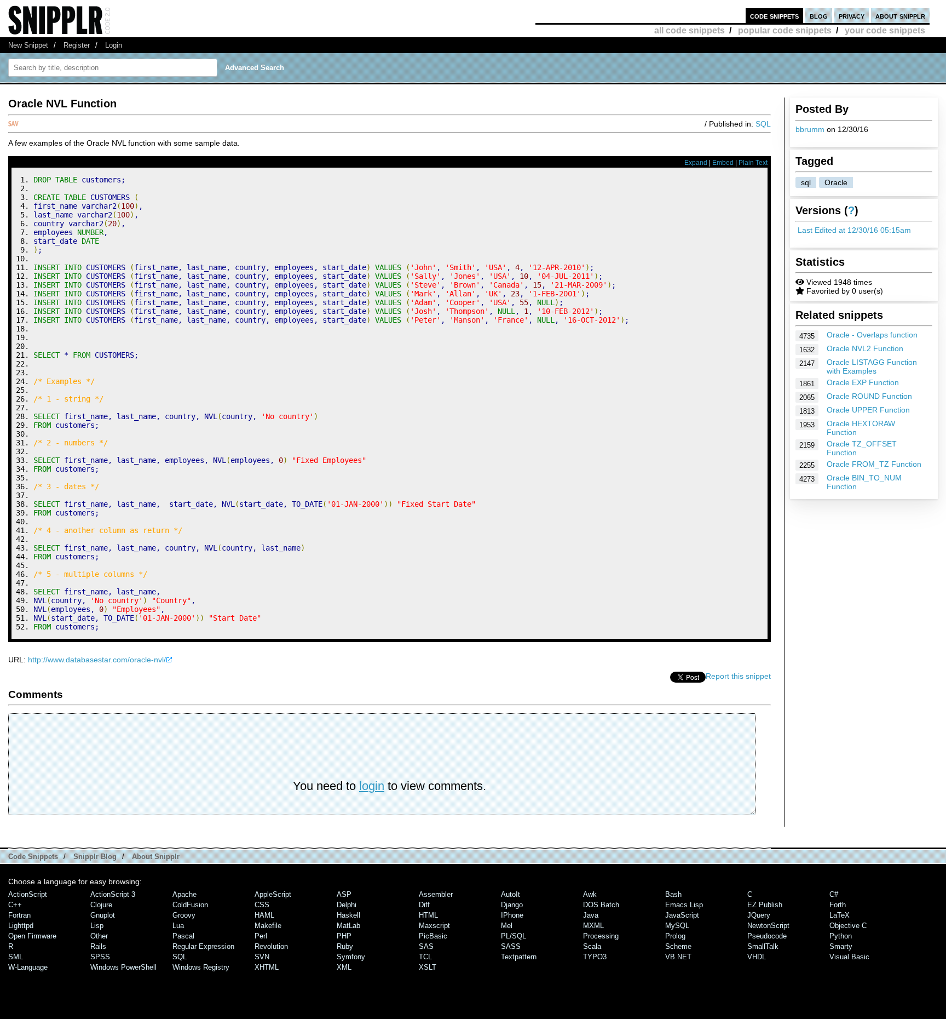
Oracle (835, 182)
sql (806, 182)
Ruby (345, 946)
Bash (673, 894)
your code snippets (885, 30)
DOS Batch (601, 905)
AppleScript (273, 894)
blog (819, 15)
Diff (424, 905)
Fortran (19, 915)
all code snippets (689, 30)
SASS (511, 946)
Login (113, 45)
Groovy (183, 915)
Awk (590, 894)
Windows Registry (200, 967)
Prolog (675, 936)
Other (99, 936)
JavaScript (682, 915)
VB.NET (678, 957)
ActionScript (27, 894)
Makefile (268, 925)
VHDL (756, 957)
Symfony (351, 957)
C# (833, 894)
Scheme (678, 946)
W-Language (28, 967)
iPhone (512, 915)
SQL (763, 123)
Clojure (101, 905)
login (371, 786)
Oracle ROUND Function (869, 396)
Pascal (183, 936)
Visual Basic (849, 957)
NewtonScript (768, 925)
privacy (851, 15)
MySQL (677, 925)
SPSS (100, 957)
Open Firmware (32, 936)
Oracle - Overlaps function (872, 334)
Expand (695, 162)
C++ (15, 905)
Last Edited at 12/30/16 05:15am (854, 230)
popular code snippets (785, 30)
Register (77, 45)
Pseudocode (767, 936)
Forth (837, 905)
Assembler (436, 894)
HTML (428, 915)
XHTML (267, 967)
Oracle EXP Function (863, 382)
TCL (425, 957)
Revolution (271, 946)
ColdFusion (190, 905)
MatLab (348, 925)
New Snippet (28, 45)
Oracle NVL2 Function (865, 348)
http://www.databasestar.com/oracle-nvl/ (97, 659)
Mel (506, 925)
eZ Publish (764, 905)
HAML (264, 915)
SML (15, 957)
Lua (178, 925)
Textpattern (519, 957)
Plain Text (753, 162)
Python (840, 936)
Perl (261, 936)
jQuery (758, 915)
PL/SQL (513, 936)
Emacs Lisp (684, 905)
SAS (426, 946)
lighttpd (20, 925)
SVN (262, 957)
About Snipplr (156, 856)
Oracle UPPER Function (868, 409)
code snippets (774, 15)
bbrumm (809, 129)
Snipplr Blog (95, 856)
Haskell (348, 915)
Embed (723, 162)
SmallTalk (762, 946)
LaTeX (839, 915)
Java (590, 915)
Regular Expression (203, 946)
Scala (592, 946)
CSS (262, 905)
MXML (593, 925)
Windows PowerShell (123, 967)
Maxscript (434, 925)
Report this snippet (738, 676)
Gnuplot (102, 915)
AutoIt (510, 894)
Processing (601, 936)
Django (512, 905)
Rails (98, 946)
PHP (344, 936)
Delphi (346, 905)
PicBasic (433, 936)
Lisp (96, 925)
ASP (344, 894)
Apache (184, 894)
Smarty (840, 946)
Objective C (848, 925)
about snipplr (900, 15)
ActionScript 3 (112, 894)
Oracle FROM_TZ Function (874, 464)
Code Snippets (33, 856)
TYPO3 (595, 957)
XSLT (427, 967)
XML (344, 967)
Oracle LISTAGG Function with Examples (872, 366)
